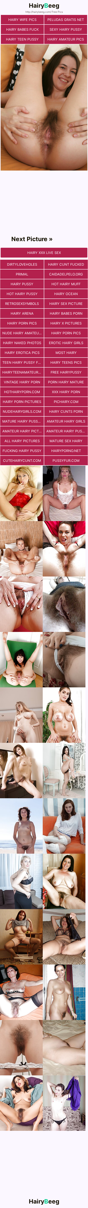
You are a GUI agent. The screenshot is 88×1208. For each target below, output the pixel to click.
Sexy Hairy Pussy (66, 29)
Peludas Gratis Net (65, 19)
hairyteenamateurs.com (23, 372)
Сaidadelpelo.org (66, 274)
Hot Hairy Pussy (22, 294)
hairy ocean (66, 294)
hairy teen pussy (22, 39)
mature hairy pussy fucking (23, 421)
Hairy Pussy (22, 284)
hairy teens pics (66, 362)
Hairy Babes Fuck (22, 29)
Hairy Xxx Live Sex (44, 253)
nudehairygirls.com (22, 411)
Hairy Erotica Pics (22, 353)
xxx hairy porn (66, 392)
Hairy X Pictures (66, 323)
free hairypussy (66, 372)
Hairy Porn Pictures (22, 402)
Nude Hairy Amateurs (22, 333)
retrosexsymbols (22, 303)
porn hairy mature (66, 382)
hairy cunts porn (66, 411)
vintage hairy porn (22, 382)
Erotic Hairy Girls (66, 343)
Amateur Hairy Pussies (67, 431)
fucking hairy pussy (22, 451)
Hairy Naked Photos (22, 343)
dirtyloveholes (22, 264)
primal (22, 274)
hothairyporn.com (22, 392)
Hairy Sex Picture (66, 303)
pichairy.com (66, 402)
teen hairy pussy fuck (23, 362)
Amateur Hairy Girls (66, 421)
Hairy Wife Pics (22, 19)
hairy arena (22, 313)
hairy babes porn (66, 313)
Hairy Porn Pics (22, 323)
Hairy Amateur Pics (65, 39)
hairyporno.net (66, 451)
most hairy (66, 353)
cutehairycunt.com (22, 460)
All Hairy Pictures (22, 441)
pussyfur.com (66, 460)
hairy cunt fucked (66, 264)
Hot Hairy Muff (66, 284)
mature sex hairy (66, 441)
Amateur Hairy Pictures (23, 431)
